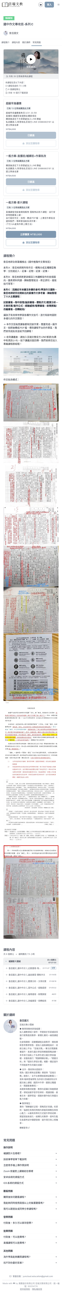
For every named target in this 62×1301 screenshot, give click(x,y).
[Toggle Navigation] (58, 5)
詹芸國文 (24, 1020)
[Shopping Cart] (40, 4)
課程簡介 (5, 42)
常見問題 (37, 42)
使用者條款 (25, 1289)
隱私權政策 (37, 1289)
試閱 (53, 968)
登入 (49, 4)
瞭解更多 (24, 1127)
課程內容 (16, 42)
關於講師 (26, 42)
